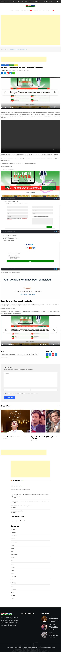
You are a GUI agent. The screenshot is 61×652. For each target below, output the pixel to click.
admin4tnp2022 (5, 70)
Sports (21, 10)
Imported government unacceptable (8, 354)
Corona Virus (28, 10)
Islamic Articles (14, 554)
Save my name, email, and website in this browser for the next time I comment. (21, 393)
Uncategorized (14, 589)
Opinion (12, 564)
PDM (33, 354)
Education (35, 10)
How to (13, 1)
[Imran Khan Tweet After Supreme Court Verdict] (44, 619)
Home (2, 49)
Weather (12, 592)
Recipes (12, 573)
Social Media (13, 576)
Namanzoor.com (27, 354)
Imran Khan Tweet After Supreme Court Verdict (13, 437)
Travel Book (36, 1)
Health (12, 548)
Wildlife (12, 598)
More (47, 10)
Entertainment (42, 10)
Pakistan (8, 10)
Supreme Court (4, 357)
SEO (26, 1)
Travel (12, 586)
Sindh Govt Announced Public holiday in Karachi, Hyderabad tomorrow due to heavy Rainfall (30, 501)
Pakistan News (17, 480)
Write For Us (20, 1)
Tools (30, 1)
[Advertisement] (30, 30)
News (32, 434)
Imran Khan (20, 354)
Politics (12, 570)
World (12, 10)
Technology (13, 582)
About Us (3, 1)
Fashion (12, 545)
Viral (52, 10)
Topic (8, 1)
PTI (36, 354)
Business (17, 10)
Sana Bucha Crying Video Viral (17, 511)
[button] (57, 406)
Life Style (13, 557)
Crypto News (13, 535)
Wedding (13, 595)
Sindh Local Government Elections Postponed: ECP (21, 506)
